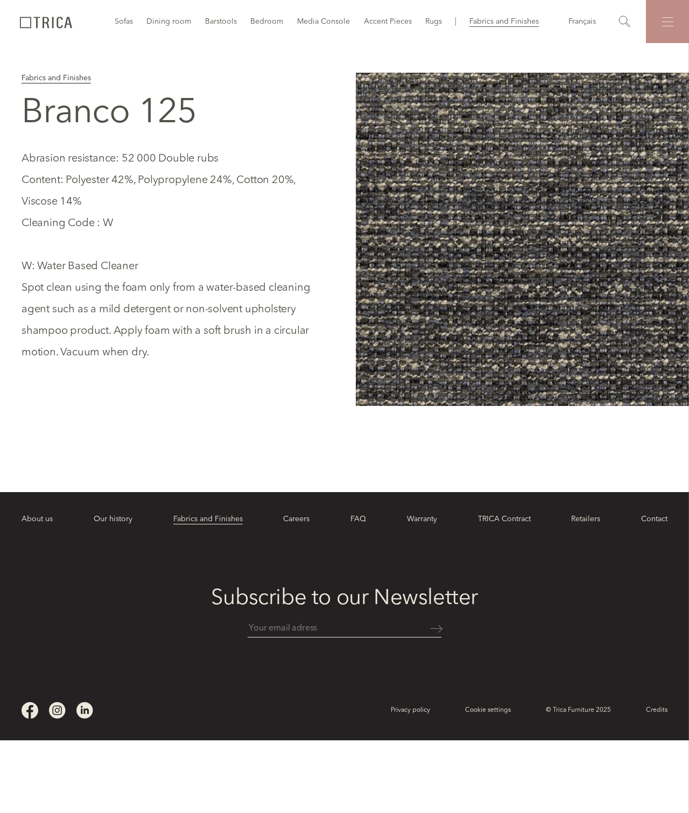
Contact (654, 519)
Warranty (422, 519)
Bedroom (266, 21)
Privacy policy (410, 710)
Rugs (433, 21)
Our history (113, 519)
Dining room (168, 21)
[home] (46, 21)
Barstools (221, 21)
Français (582, 21)
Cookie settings (488, 710)
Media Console (323, 21)
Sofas (124, 21)
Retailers (585, 519)
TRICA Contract (504, 519)
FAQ (358, 519)
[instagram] (57, 710)
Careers (296, 519)
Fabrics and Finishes (504, 21)
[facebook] (30, 710)
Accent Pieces (388, 21)
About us (37, 519)
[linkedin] (84, 710)
